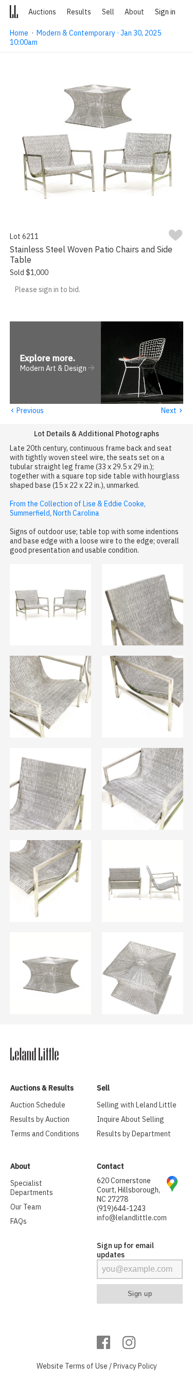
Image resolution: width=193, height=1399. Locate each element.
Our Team (25, 1207)
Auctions (42, 11)
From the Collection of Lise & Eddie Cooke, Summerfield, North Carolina (78, 508)
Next (172, 410)
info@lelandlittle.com (132, 1217)
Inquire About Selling (130, 1119)
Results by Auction (39, 1119)
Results (79, 11)
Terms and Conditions (44, 1133)
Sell (108, 11)
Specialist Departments (31, 1188)
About (134, 11)
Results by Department (134, 1133)
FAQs (18, 1221)
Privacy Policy (135, 1366)
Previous (27, 410)
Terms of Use (86, 1366)
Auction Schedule (37, 1105)
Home (19, 33)
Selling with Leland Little (137, 1105)
